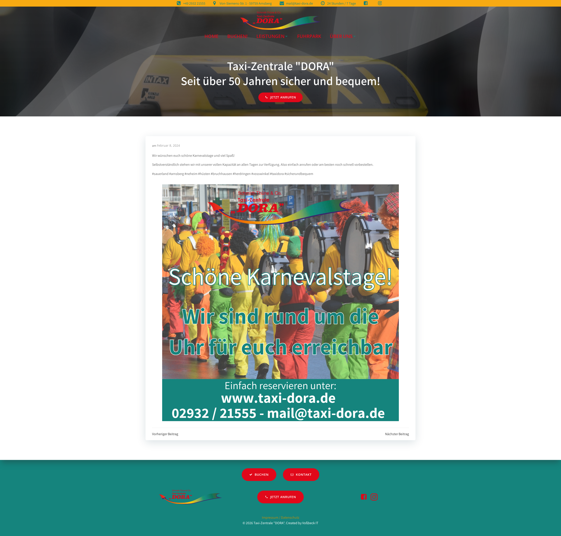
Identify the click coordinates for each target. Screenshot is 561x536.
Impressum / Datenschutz (280, 517)
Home (211, 36)
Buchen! (237, 36)
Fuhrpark (309, 36)
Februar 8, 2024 (168, 145)
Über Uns (341, 36)
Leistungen (270, 36)
